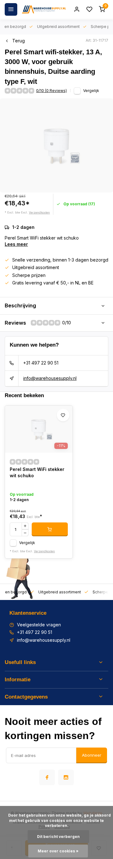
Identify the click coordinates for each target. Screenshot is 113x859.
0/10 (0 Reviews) (51, 90)
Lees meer (16, 244)
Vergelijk (91, 90)
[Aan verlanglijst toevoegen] (63, 415)
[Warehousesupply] (44, 9)
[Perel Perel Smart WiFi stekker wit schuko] (39, 429)
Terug (18, 40)
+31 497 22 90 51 (40, 362)
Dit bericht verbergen (58, 836)
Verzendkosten (39, 212)
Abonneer (91, 755)
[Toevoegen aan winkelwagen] (50, 529)
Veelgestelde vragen (39, 624)
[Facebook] (47, 777)
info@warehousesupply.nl (50, 378)
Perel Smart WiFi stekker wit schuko (37, 472)
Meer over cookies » (58, 851)
